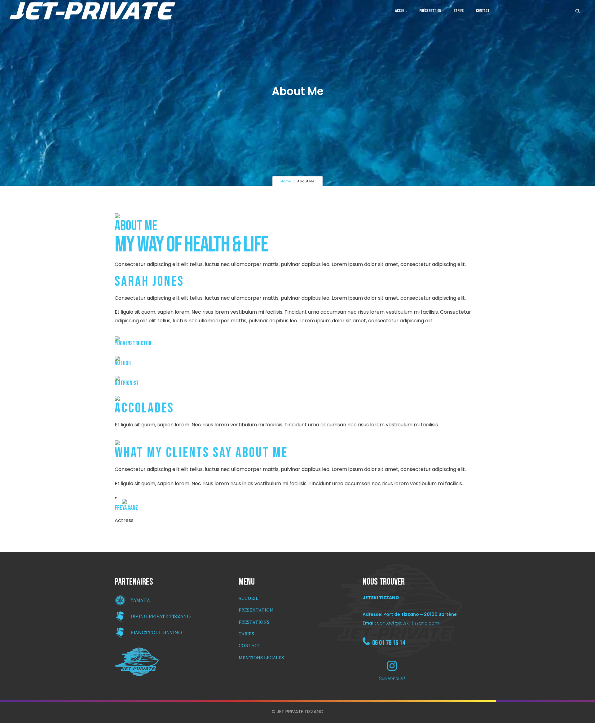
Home (285, 181)
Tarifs (459, 10)
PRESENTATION (256, 610)
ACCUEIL (248, 598)
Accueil (401, 10)
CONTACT (250, 645)
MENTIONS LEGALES (261, 657)
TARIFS (246, 634)
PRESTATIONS (254, 622)
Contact (483, 10)
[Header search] (577, 10)
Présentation (430, 10)
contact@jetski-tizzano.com (408, 623)
